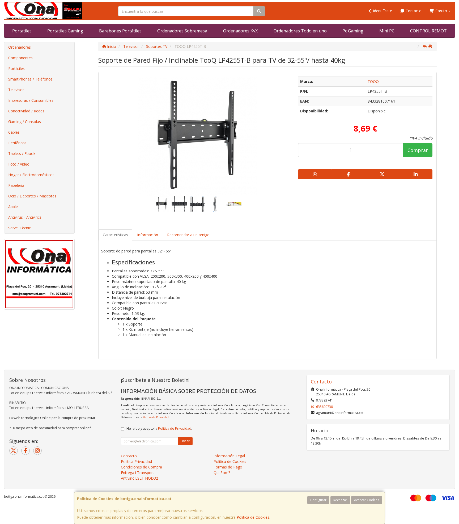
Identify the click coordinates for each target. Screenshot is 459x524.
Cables (14, 132)
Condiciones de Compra (141, 467)
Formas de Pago (228, 467)
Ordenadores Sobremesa (182, 31)
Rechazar (340, 500)
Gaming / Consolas (24, 121)
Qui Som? (222, 472)
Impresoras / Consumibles (30, 100)
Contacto (413, 10)
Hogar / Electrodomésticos (31, 174)
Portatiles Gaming (65, 31)
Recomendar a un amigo (188, 234)
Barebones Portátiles (120, 31)
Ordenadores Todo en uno (300, 31)
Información (147, 234)
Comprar (417, 150)
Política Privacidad (136, 461)
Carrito (441, 10)
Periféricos (17, 142)
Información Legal (229, 455)
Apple (13, 206)
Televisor (16, 89)
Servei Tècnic (19, 227)
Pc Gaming (352, 31)
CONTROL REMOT (428, 31)
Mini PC (386, 31)
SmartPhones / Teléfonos (30, 79)
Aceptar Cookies (366, 500)
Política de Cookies (253, 517)
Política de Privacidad (156, 417)
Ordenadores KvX (240, 31)
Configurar (318, 500)
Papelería (16, 185)
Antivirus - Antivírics (24, 217)
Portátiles (16, 68)
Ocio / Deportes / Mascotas (32, 195)
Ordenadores (19, 47)
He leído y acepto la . (159, 428)
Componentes (20, 57)
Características (115, 234)
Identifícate (382, 10)
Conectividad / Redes (26, 110)
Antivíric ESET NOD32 (139, 478)
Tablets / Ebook (21, 153)
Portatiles (22, 31)
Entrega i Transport (137, 472)
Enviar (185, 441)
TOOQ (373, 81)
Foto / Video (18, 164)
